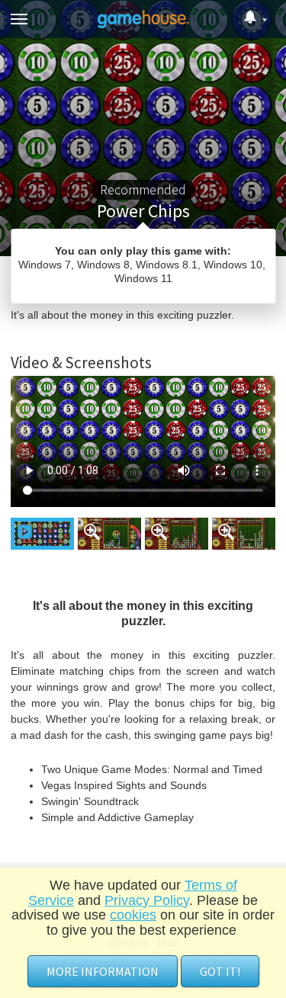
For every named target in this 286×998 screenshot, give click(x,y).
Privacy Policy (146, 900)
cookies (133, 915)
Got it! (220, 971)
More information (103, 971)
